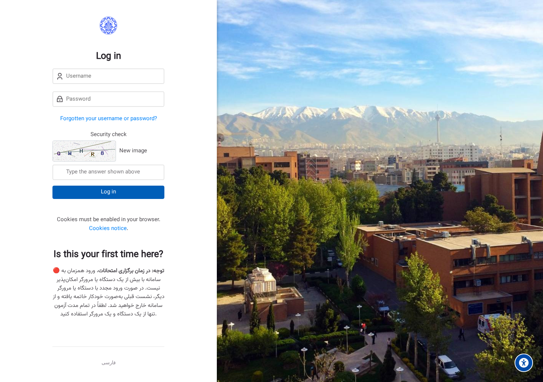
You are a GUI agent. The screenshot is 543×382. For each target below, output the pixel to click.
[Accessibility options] (524, 363)
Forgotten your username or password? (108, 119)
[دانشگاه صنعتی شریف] (108, 25)
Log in (108, 192)
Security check (108, 135)
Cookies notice (108, 228)
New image (133, 151)
